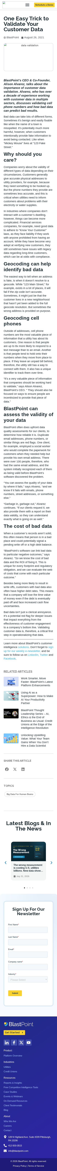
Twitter (44, 654)
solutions (23, 647)
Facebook (10, 658)
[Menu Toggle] (27, 5)
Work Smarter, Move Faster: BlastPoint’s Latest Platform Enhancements (37, 682)
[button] (7, 769)
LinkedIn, (33, 654)
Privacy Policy (19, 1166)
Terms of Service (36, 1166)
